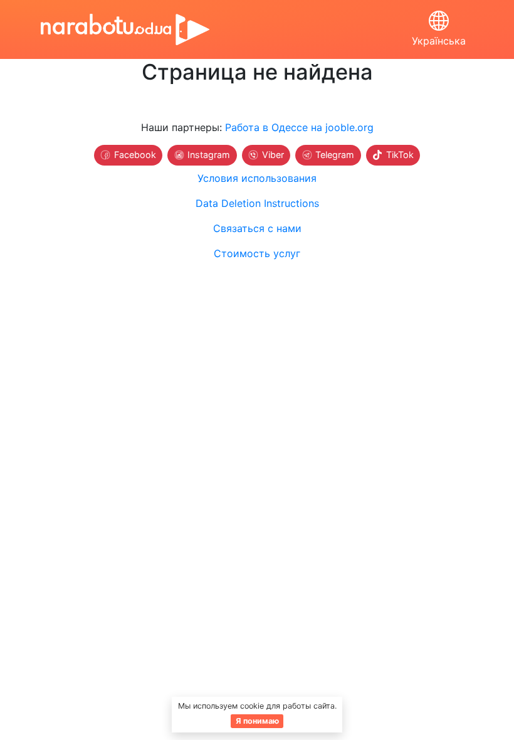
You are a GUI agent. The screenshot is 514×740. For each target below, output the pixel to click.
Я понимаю (257, 721)
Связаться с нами (257, 228)
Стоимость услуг (257, 253)
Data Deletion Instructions (257, 203)
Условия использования (257, 178)
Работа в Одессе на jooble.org (299, 127)
